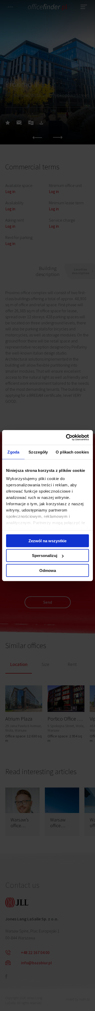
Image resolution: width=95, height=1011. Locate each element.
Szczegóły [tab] (38, 452)
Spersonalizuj (44, 555)
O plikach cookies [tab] (72, 452)
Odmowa (47, 570)
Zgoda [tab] (13, 452)
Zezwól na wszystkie (47, 540)
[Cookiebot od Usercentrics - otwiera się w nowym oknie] (67, 437)
